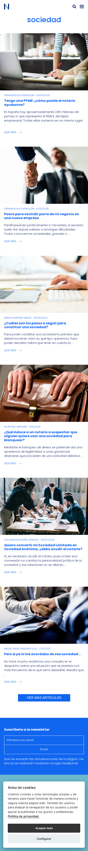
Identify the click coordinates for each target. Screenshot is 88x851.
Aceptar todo (44, 828)
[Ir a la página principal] (24, 7)
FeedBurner (70, 763)
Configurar (44, 838)
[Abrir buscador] (74, 6)
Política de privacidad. (23, 816)
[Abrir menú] (82, 6)
